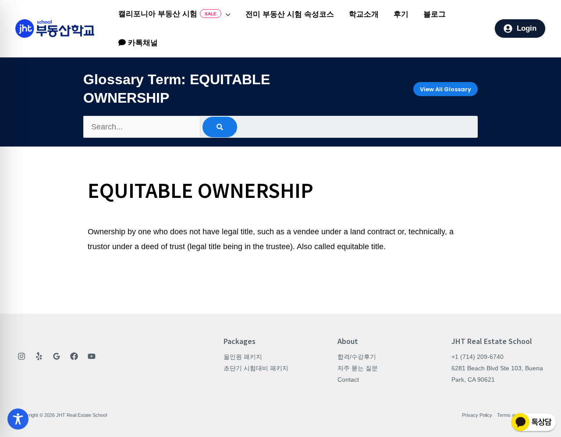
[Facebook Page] (74, 356)
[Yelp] (39, 356)
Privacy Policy (477, 415)
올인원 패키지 (243, 356)
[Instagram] (21, 356)
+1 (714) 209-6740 (477, 356)
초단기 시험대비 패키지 (256, 368)
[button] (226, 14)
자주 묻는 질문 (357, 368)
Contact (348, 379)
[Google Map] (56, 356)
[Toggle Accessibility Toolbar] (18, 419)
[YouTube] (92, 356)
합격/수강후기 (356, 356)
